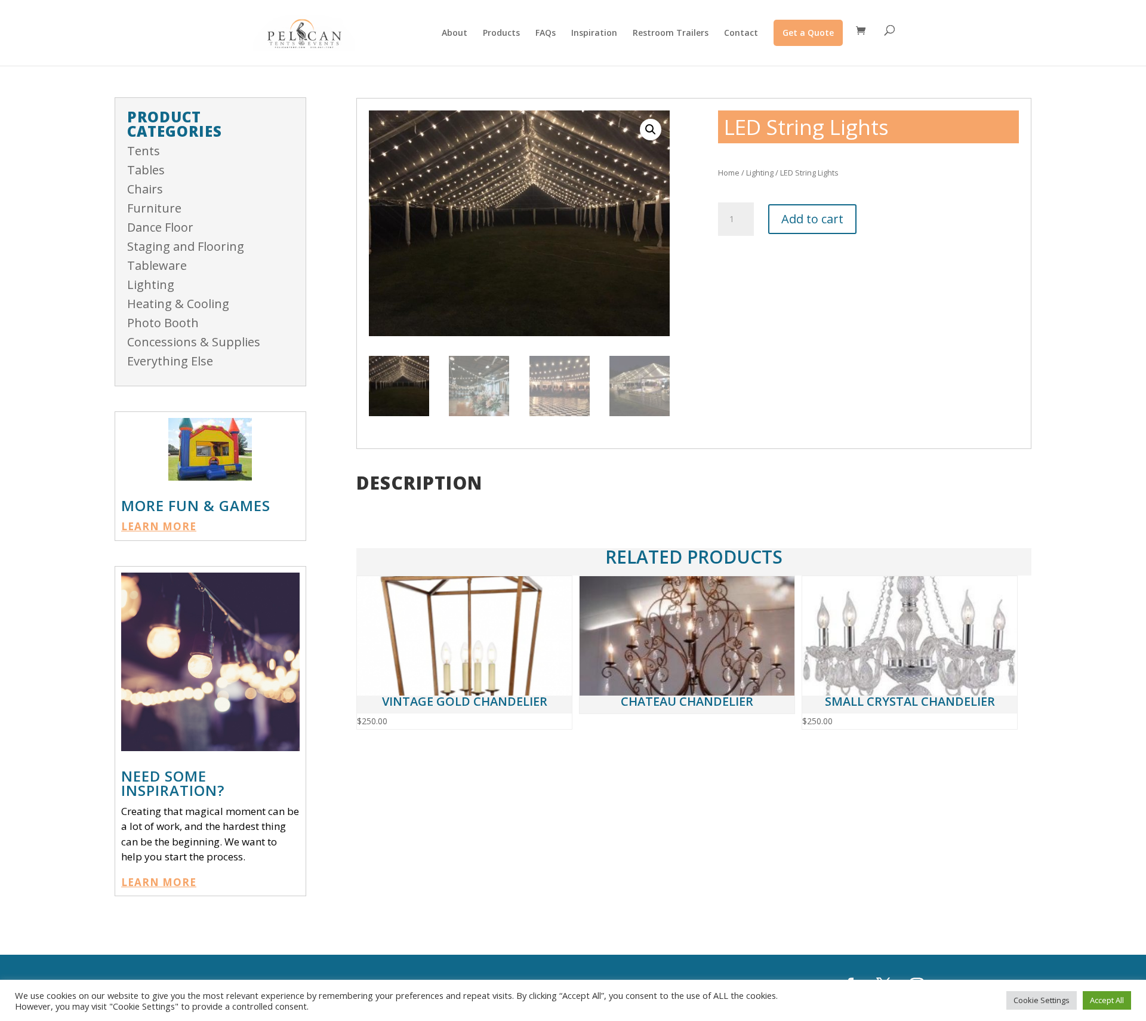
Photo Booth (163, 323)
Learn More (158, 526)
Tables (146, 170)
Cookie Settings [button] (1041, 1000)
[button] (650, 129)
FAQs (545, 33)
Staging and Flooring (185, 246)
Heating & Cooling (178, 304)
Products (501, 33)
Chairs (145, 189)
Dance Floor (160, 227)
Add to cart (812, 219)
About (454, 33)
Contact (741, 33)
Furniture (154, 208)
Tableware (157, 265)
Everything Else (170, 361)
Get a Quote (808, 32)
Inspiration (594, 33)
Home (729, 172)
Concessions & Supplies (193, 342)
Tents (143, 151)
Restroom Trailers (670, 33)
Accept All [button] (1107, 1000)
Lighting (150, 284)
